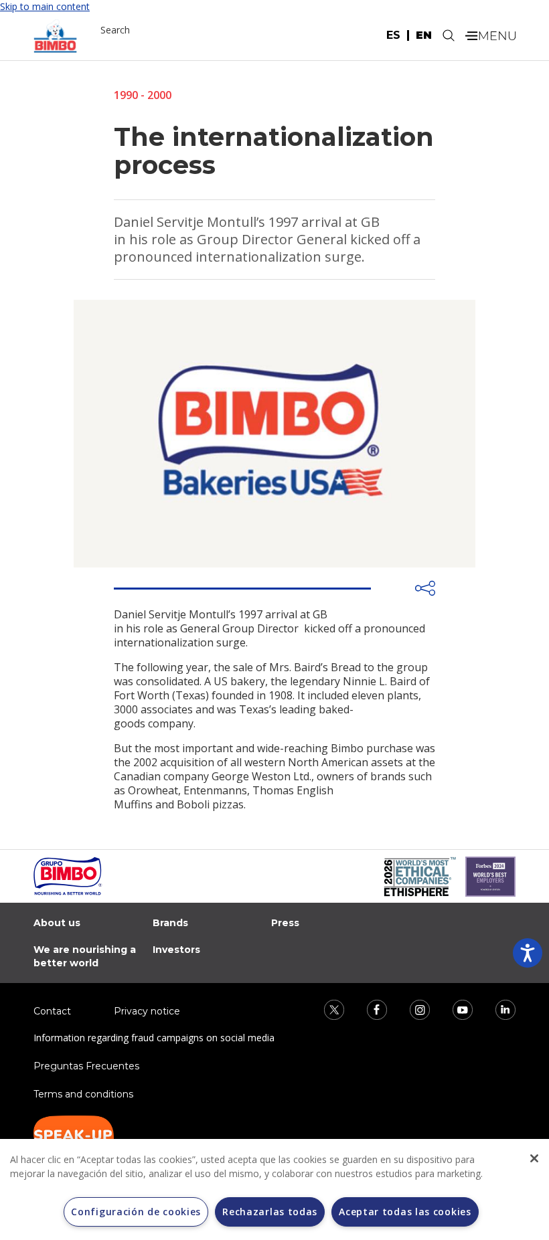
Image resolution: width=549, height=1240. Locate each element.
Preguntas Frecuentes (86, 1066)
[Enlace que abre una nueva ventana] (325, 1008)
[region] (274, 1189)
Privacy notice (147, 1011)
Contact (52, 1011)
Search (115, 29)
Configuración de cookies (136, 1211)
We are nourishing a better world (84, 956)
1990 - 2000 (142, 95)
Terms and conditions (83, 1094)
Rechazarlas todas (269, 1211)
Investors (176, 950)
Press (285, 923)
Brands (170, 923)
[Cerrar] (534, 1158)
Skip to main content (45, 6)
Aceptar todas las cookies (405, 1211)
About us (56, 923)
